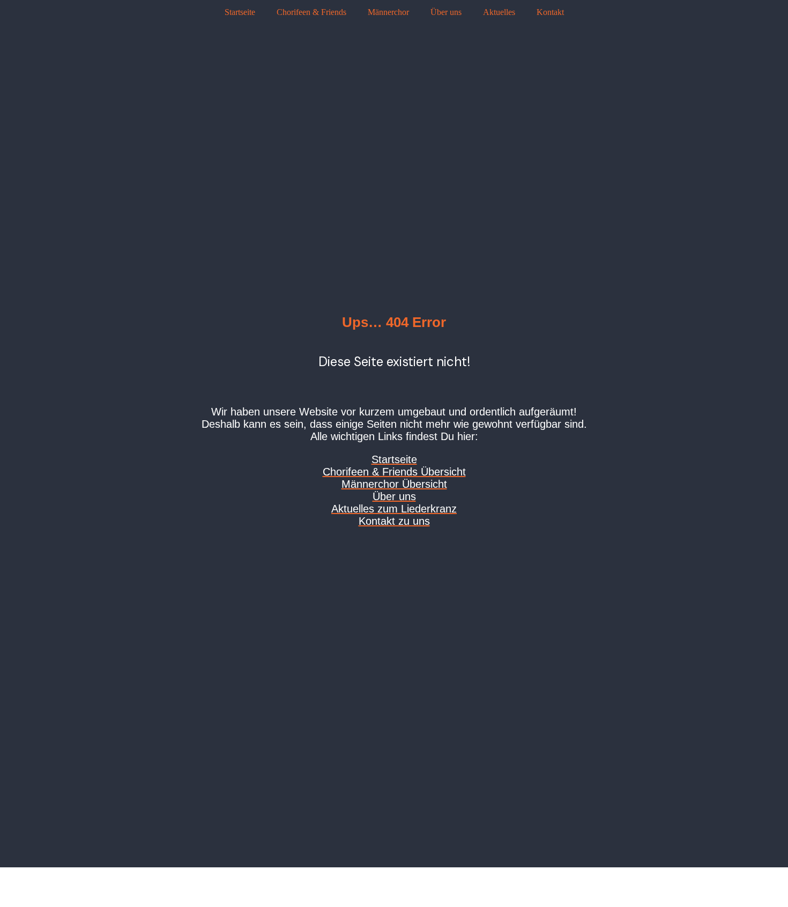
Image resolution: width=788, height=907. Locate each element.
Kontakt (550, 12)
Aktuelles (499, 12)
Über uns (446, 12)
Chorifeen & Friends (311, 12)
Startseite (240, 12)
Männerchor (388, 12)
